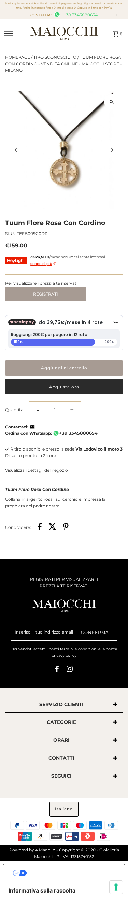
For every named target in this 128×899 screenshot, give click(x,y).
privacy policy (64, 655)
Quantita (14, 409)
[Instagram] (70, 670)
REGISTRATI (45, 294)
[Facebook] (57, 670)
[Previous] (16, 149)
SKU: (10, 233)
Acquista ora (64, 386)
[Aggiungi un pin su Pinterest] (66, 527)
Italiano (64, 808)
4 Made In (45, 849)
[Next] (111, 149)
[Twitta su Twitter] (52, 527)
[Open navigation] (15, 33)
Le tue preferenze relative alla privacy (70, 873)
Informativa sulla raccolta (42, 890)
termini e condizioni (78, 649)
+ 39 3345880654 (80, 14)
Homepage (17, 57)
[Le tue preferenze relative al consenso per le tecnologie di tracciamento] (116, 887)
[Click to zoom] (111, 101)
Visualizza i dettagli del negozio (36, 470)
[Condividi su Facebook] (40, 527)
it (117, 15)
